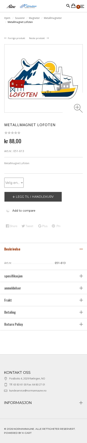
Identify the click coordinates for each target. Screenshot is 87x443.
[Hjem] (21, 10)
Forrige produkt (17, 38)
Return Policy (13, 324)
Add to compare (23, 210)
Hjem (7, 18)
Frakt (8, 300)
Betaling (10, 312)
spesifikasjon (13, 276)
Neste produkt (37, 38)
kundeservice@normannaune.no (28, 390)
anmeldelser (13, 288)
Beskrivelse (12, 249)
